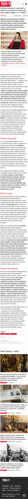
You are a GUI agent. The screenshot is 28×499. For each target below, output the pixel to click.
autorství (13, 334)
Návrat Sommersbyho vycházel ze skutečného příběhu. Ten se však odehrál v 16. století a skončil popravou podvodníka (13, 377)
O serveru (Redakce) (13, 490)
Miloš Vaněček (10, 413)
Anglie (7, 334)
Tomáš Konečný (17, 15)
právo (2, 334)
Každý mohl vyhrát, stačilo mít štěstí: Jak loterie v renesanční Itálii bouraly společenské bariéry (13, 437)
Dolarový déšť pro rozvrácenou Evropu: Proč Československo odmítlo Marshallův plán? (12, 466)
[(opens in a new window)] (24, 491)
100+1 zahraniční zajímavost (6, 338)
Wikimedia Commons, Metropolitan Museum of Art (10, 343)
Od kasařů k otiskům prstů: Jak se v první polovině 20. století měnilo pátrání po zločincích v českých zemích (13, 408)
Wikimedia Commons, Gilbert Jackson (8, 341)
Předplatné (5, 486)
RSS (11, 486)
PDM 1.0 (18, 341)
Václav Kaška (10, 470)
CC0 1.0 (23, 343)
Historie (4, 382)
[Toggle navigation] (26, 4)
